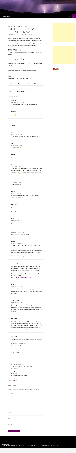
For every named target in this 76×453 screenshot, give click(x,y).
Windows (33, 70)
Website (10, 424)
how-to (14, 70)
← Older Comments (12, 96)
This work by (11, 445)
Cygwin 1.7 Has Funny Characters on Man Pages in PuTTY (22, 82)
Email (9, 418)
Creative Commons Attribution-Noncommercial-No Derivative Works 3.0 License (42, 445)
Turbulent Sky (6, 16)
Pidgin (27, 70)
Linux (23, 70)
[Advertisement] (64, 32)
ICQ (19, 70)
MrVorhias (14, 191)
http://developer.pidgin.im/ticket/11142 (21, 277)
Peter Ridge (21, 34)
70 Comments (29, 34)
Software (10, 23)
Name (10, 412)
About (69, 16)
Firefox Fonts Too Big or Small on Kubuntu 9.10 (19, 77)
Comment (10, 393)
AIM (9, 70)
